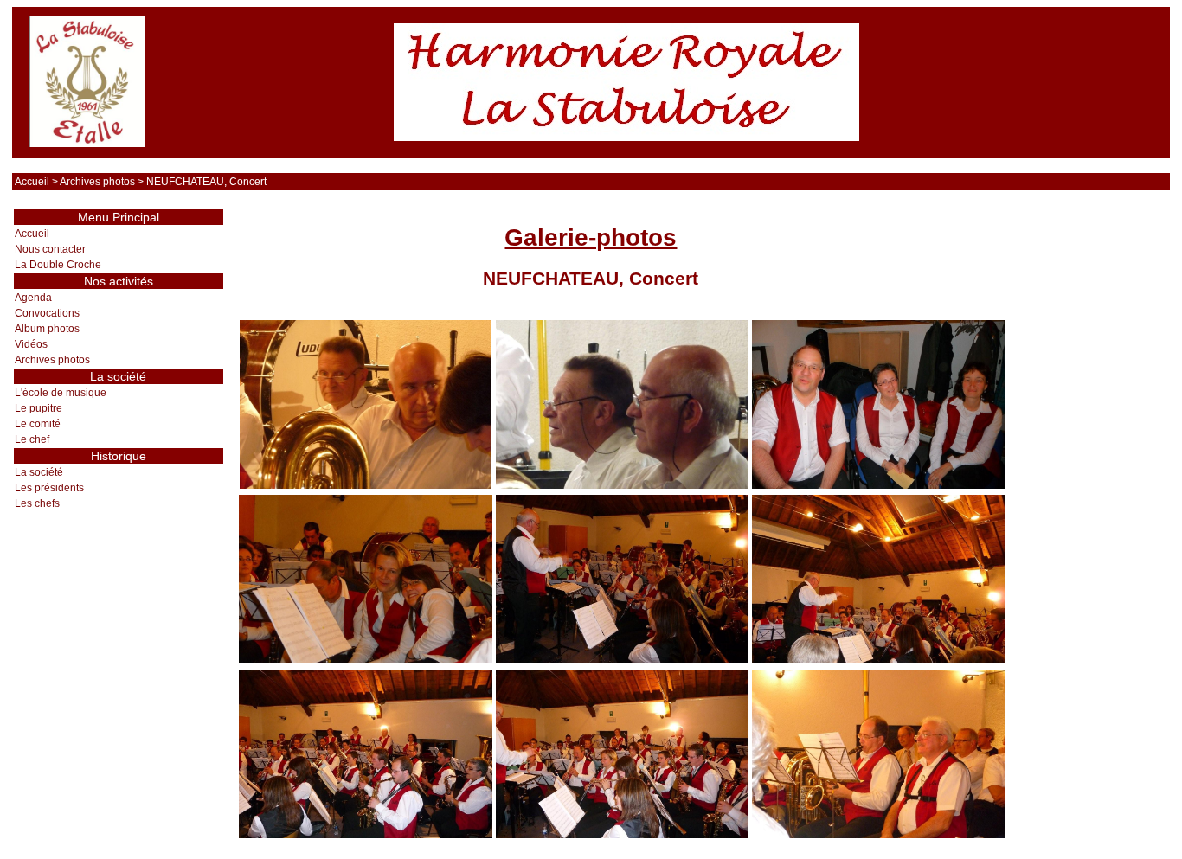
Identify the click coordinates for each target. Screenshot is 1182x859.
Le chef (32, 439)
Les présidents (49, 488)
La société (39, 472)
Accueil (32, 182)
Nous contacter (50, 249)
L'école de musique (60, 393)
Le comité (38, 424)
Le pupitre (38, 408)
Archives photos (97, 182)
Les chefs (37, 503)
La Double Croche (58, 265)
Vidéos (31, 344)
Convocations (47, 313)
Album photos (47, 329)
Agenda (33, 298)
